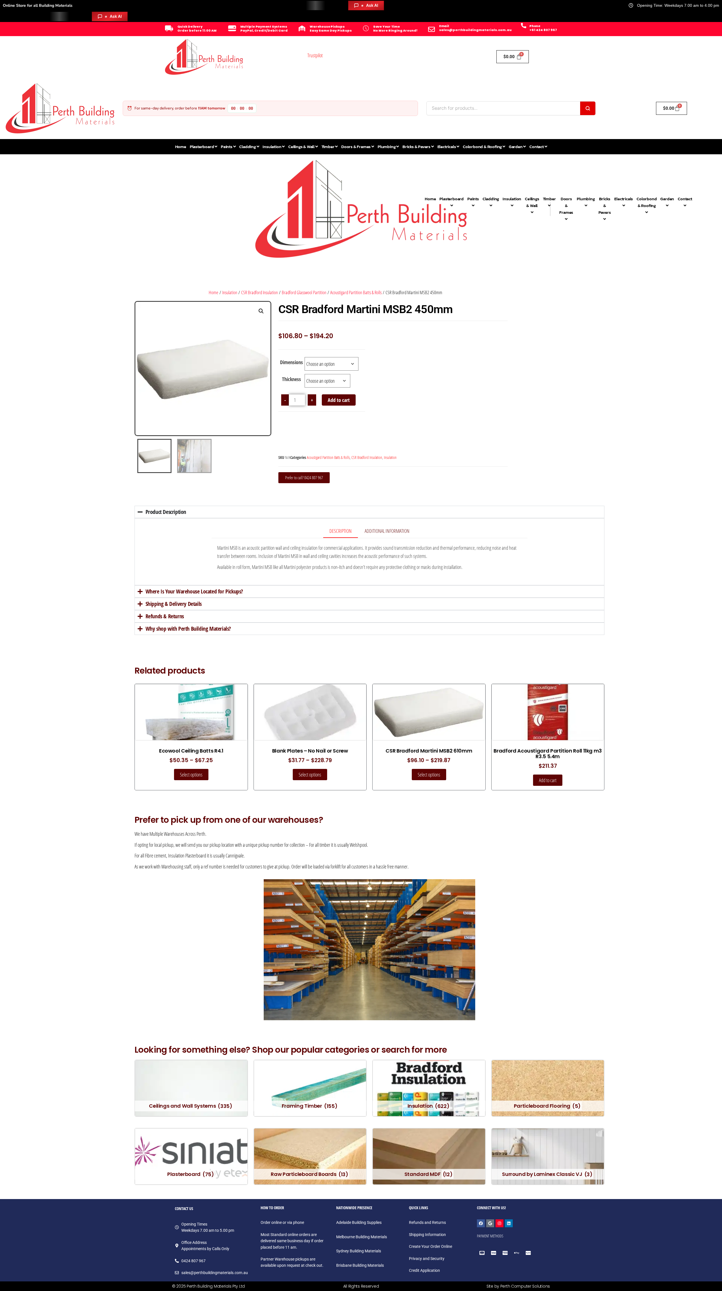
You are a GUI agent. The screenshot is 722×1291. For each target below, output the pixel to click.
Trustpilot (315, 55)
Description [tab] (340, 530)
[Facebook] (481, 1223)
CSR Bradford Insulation (259, 292)
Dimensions (291, 362)
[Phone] (523, 25)
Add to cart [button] (547, 780)
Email (444, 26)
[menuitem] (203, 146)
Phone (534, 26)
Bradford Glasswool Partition (304, 292)
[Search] (587, 108)
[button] (261, 311)
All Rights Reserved (361, 1286)
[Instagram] (499, 1223)
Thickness (291, 379)
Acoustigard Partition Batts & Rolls (356, 292)
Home (213, 292)
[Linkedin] (509, 1223)
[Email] (431, 29)
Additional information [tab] (387, 530)
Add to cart (339, 400)
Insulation (229, 292)
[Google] (490, 1223)
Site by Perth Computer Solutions (518, 1286)
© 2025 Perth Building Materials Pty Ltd (208, 1286)
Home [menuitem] (180, 146)
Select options (191, 774)
